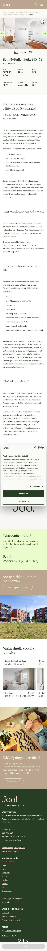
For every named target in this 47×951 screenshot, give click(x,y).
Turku (4, 876)
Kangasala (6, 872)
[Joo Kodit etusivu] (6, 4)
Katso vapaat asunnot (18, 587)
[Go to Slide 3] (18, 46)
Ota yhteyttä (13, 781)
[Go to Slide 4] (19, 46)
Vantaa (5, 883)
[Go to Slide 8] (25, 46)
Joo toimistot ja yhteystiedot (13, 847)
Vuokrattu (23, 946)
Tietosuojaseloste (9, 916)
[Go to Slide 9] (27, 46)
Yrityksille (6, 902)
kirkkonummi (28, 12)
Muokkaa (22, 501)
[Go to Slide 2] (16, 46)
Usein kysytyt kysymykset (12, 898)
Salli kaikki (23, 494)
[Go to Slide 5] (21, 46)
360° (31, 52)
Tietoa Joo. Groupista (10, 851)
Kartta (23, 52)
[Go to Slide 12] (31, 46)
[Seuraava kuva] (44, 33)
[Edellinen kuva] (2, 33)
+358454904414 (11, 561)
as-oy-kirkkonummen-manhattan (15, 14)
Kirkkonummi (7, 891)
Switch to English (13, 930)
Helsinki (5, 880)
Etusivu (5, 12)
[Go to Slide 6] (22, 46)
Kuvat (16, 52)
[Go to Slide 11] (30, 46)
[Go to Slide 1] (15, 46)
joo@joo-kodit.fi (8, 829)
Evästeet (5, 912)
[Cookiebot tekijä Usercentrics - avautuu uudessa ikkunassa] (34, 447)
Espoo (4, 887)
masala (36, 12)
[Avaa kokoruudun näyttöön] (43, 21)
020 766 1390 (7, 833)
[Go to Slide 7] (24, 46)
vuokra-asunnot (16, 12)
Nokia (4, 869)
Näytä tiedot (35, 486)
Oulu (4, 865)
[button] (23, 33)
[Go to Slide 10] (28, 46)
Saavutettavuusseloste (11, 920)
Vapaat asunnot (8, 861)
